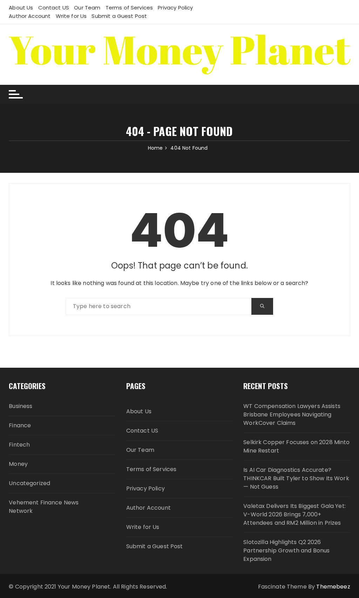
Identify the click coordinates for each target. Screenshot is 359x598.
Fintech (19, 445)
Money (18, 464)
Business (20, 406)
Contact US (53, 7)
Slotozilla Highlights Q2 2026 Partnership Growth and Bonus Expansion (286, 550)
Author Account (29, 16)
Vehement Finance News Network (44, 506)
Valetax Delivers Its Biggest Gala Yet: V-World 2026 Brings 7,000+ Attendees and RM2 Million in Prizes (294, 514)
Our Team (87, 7)
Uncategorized (29, 483)
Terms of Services (129, 7)
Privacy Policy (175, 7)
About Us (21, 7)
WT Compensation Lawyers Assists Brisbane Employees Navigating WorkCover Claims (291, 414)
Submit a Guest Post (119, 16)
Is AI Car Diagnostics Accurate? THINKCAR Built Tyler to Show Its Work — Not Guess (296, 478)
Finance (20, 425)
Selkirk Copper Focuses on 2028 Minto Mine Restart (296, 446)
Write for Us (71, 16)
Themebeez (333, 587)
